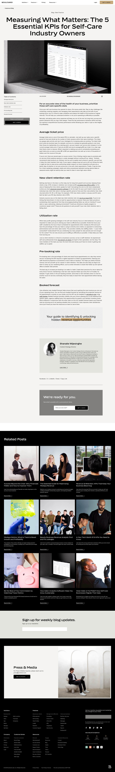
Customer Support (37, 728)
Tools (46, 747)
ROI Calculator (48, 754)
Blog (46, 742)
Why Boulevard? (36, 740)
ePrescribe (49, 721)
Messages (62, 721)
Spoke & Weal (17, 742)
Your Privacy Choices (46, 767)
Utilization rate (7, 107)
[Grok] (101, 747)
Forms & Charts (50, 718)
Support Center (36, 747)
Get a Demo (106, 2)
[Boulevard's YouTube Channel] (101, 728)
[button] (27, 2)
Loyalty (34, 723)
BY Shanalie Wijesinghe (73, 96)
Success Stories (36, 742)
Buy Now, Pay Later (64, 716)
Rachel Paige (17, 740)
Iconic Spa (16, 747)
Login (95, 2)
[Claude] (90, 747)
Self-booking (36, 718)
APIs (48, 723)
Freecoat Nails (17, 749)
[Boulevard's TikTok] (93, 728)
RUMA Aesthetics (18, 745)
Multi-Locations (16, 716)
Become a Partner (37, 754)
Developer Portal (61, 745)
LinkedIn (51, 379)
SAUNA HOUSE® (18, 752)
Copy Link (64, 379)
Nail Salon (6, 728)
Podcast (47, 752)
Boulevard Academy (62, 742)
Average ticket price (9, 99)
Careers (5, 742)
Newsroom (6, 747)
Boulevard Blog (9, 8)
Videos (46, 749)
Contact (60, 740)
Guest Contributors (37, 752)
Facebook (42, 379)
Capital (62, 725)
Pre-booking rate (8, 110)
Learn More (63, 367)
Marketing (62, 718)
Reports (62, 728)
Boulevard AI (63, 730)
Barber (5, 723)
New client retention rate (10, 103)
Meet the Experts (36, 749)
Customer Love (36, 745)
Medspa (5, 716)
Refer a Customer (37, 756)
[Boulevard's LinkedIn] (97, 728)
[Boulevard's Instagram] (90, 728)
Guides (46, 745)
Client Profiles (36, 721)
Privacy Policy (36, 767)
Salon (5, 718)
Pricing (43, 2)
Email (57, 379)
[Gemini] (98, 747)
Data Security (50, 728)
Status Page (60, 747)
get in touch (20, 676)
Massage (6, 725)
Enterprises (15, 721)
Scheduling (49, 716)
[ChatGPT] (86, 747)
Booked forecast (8, 114)
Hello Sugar (16, 756)
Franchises (15, 718)
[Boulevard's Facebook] (86, 728)
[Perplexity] (94, 747)
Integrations (49, 725)
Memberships (63, 723)
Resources (47, 740)
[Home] (7, 2)
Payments (35, 725)
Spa (4, 721)
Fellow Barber (17, 754)
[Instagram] (102, 96)
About (5, 740)
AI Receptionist (36, 716)
